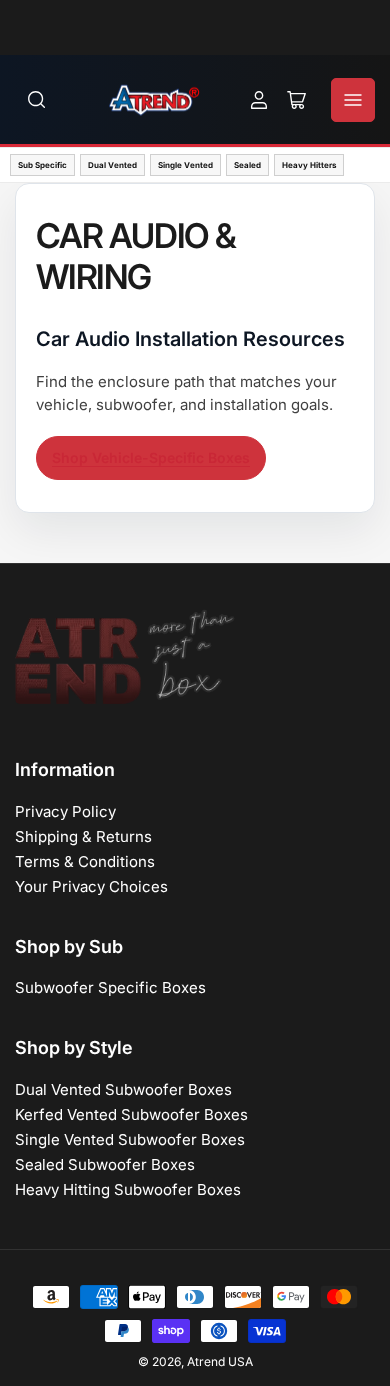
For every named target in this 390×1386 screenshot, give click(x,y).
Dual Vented (112, 165)
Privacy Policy (65, 811)
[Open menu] (353, 100)
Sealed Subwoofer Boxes (105, 1164)
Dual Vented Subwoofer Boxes (123, 1089)
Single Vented (185, 165)
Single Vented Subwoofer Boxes (130, 1139)
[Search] (37, 100)
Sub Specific (42, 165)
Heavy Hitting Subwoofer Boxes (128, 1189)
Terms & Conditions (85, 861)
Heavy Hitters (309, 165)
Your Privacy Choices (91, 886)
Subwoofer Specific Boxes (110, 987)
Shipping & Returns (83, 836)
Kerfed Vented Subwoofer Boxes (131, 1114)
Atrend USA (220, 1361)
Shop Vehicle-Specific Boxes (151, 457)
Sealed (247, 165)
